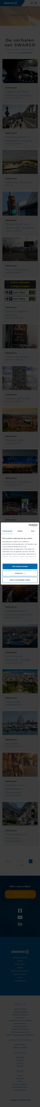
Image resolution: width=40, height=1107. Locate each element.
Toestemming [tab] (7, 531)
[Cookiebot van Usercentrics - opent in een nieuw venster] (29, 525)
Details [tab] (20, 531)
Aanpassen (19, 573)
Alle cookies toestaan (20, 566)
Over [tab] (33, 531)
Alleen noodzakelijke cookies (20, 580)
